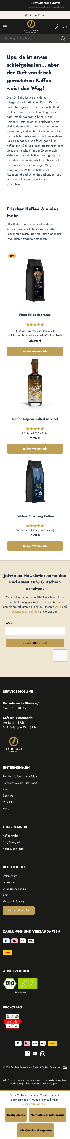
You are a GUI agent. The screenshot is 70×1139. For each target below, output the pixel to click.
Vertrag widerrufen (19, 910)
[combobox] (28, 38)
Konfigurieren (16, 1115)
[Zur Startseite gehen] (31, 26)
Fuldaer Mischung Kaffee (35, 516)
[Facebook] (27, 1054)
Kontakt (7, 808)
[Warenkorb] (65, 26)
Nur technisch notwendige (47, 1115)
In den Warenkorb (35, 351)
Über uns (8, 796)
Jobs (5, 789)
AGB (58, 607)
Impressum (9, 882)
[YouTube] (33, 1054)
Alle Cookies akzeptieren (35, 1130)
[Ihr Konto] (57, 26)
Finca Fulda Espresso (35, 315)
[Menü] (5, 26)
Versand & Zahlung (14, 901)
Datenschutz (10, 876)
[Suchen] (63, 38)
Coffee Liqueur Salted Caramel (35, 419)
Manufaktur (9, 802)
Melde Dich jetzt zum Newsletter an (44, 7)
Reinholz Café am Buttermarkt (20, 783)
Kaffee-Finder (10, 836)
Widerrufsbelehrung (14, 889)
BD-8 (65, 1067)
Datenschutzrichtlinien (25, 611)
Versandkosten (52, 1080)
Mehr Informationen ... (35, 1104)
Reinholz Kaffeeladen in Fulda (20, 776)
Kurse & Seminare (13, 848)
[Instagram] (41, 1054)
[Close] (65, 5)
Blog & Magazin (12, 842)
